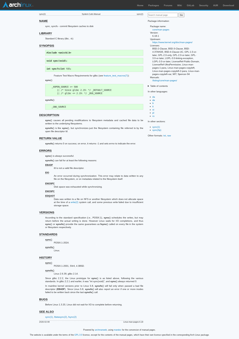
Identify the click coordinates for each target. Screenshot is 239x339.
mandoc (117, 330)
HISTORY (45, 257)
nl (153, 109)
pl (153, 112)
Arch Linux (17, 5)
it (152, 106)
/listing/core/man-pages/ (164, 80)
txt (164, 135)
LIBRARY (45, 33)
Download (228, 5)
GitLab (190, 5)
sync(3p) (156, 130)
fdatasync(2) (60, 317)
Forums (168, 5)
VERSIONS (46, 212)
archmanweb (101, 330)
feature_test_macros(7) (116, 75)
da (153, 97)
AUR (215, 5)
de (153, 100)
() (48, 239)
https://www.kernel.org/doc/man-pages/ (172, 42)
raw (169, 135)
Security (203, 5)
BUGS (43, 299)
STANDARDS (48, 234)
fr (153, 103)
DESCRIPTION (49, 115)
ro (153, 116)
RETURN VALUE (50, 138)
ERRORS (45, 150)
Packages (153, 5)
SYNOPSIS (46, 45)
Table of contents (159, 86)
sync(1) (49, 317)
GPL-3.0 (78, 335)
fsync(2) (72, 317)
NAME (43, 21)
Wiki (179, 5)
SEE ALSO (46, 311)
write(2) (74, 202)
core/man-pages (160, 29)
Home (140, 5)
